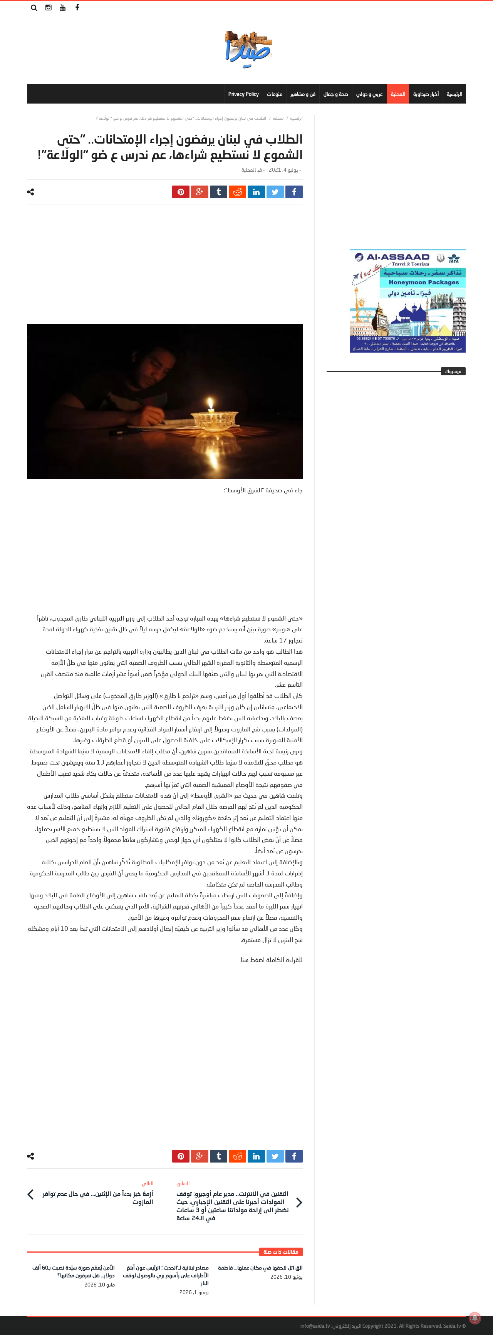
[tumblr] (218, 192)
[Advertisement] (165, 270)
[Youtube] (62, 8)
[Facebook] (77, 8)
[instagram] (48, 8)
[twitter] (275, 192)
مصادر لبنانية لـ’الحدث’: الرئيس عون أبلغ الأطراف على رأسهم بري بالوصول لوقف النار (166, 1275)
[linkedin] (256, 192)
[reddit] (237, 192)
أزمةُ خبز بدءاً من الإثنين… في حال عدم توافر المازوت (98, 1192)
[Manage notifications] (475, 1318)
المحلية (279, 117)
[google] (199, 192)
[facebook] (294, 192)
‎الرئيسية (296, 117)
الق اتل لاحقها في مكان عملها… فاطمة (260, 1267)
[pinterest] (180, 192)
